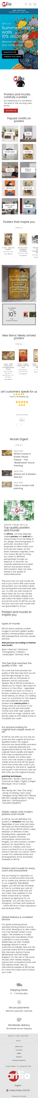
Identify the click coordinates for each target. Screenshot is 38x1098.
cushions (26, 713)
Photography (8, 652)
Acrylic (17, 778)
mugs (18, 713)
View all (19, 228)
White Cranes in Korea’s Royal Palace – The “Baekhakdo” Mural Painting (24, 459)
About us (19, 1046)
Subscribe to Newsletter (18, 1066)
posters (5, 633)
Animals (19, 654)
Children (20, 652)
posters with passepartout (17, 634)
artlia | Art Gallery (18, 1036)
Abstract (12, 649)
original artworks (27, 772)
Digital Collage (28, 781)
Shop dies (19, 285)
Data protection (19, 1060)
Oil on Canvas (19, 784)
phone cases (8, 716)
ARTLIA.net (29, 967)
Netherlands (7, 954)
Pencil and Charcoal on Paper (16, 780)
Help (18, 1041)
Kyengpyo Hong (9, 795)
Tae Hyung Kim (19, 800)
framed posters (17, 633)
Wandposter (10, 52)
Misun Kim (23, 795)
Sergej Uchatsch (18, 798)
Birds (26, 654)
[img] (19, 394)
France (26, 952)
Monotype (6, 784)
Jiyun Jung (25, 793)
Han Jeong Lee (9, 790)
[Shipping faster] (19, 984)
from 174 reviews (18, 397)
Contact (19, 1050)
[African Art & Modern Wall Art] (7, 473)
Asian (4, 649)
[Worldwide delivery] (19, 1019)
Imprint (19, 1057)
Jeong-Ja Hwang (10, 793)
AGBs (19, 1053)
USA (3, 952)
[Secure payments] (19, 1002)
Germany (10, 952)
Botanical (22, 649)
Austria (19, 952)
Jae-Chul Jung (24, 790)
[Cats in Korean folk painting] (7, 485)
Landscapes (8, 654)
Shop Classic (19, 289)
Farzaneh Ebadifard (11, 803)
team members (11, 551)
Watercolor (7, 778)
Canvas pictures (12, 57)
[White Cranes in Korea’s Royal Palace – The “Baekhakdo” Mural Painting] (7, 453)
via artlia (11, 111)
